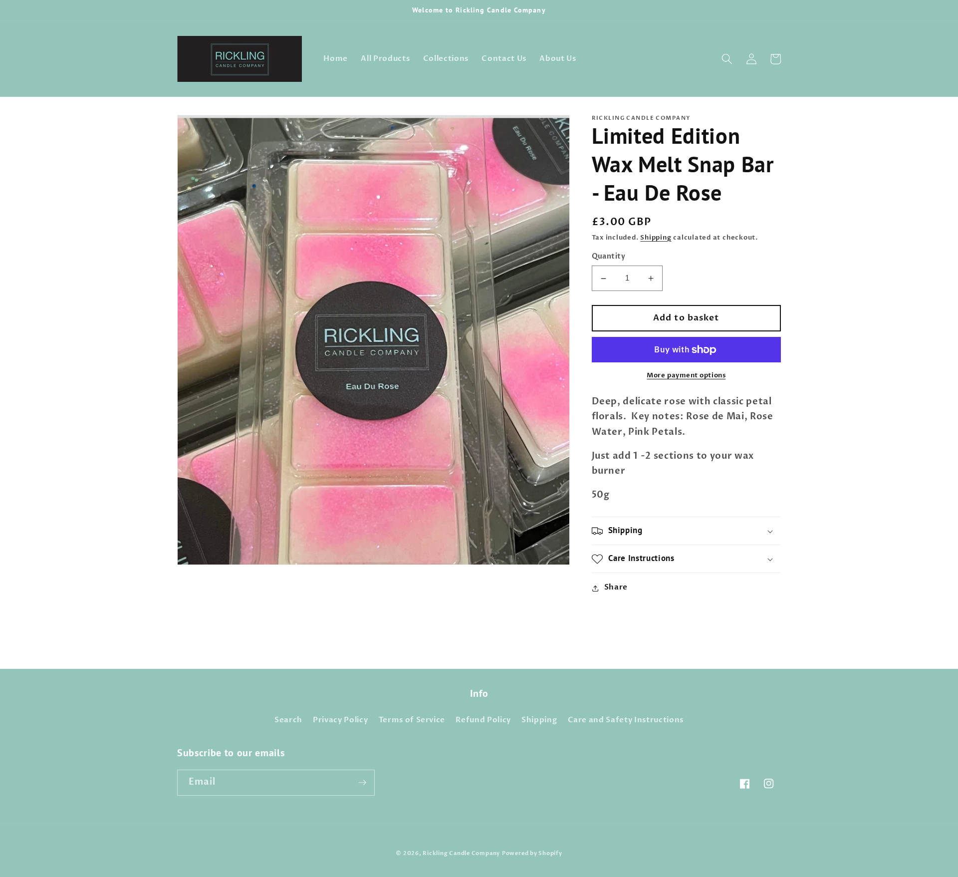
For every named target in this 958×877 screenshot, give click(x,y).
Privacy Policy (340, 720)
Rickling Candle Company (461, 853)
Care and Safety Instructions (626, 720)
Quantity (609, 257)
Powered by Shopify (532, 853)
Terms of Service (412, 720)
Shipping (655, 238)
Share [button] (616, 588)
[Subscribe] (362, 783)
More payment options (686, 375)
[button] (727, 59)
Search (288, 720)
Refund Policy (483, 720)
